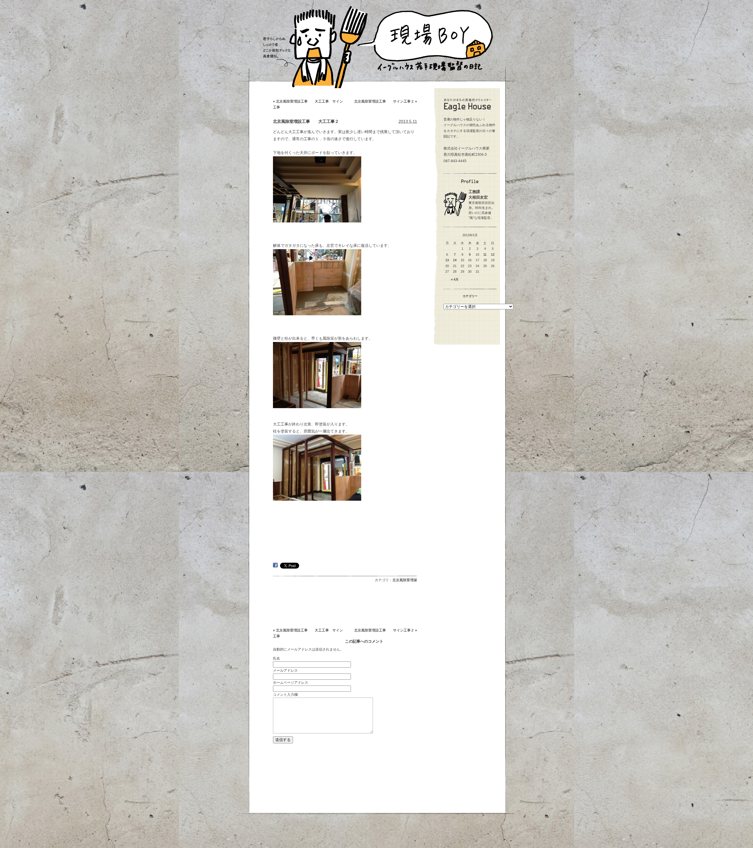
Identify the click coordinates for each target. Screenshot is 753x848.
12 (492, 254)
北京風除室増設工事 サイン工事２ (385, 101)
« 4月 (455, 279)
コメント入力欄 (285, 695)
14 (455, 260)
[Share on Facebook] (275, 566)
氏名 (276, 658)
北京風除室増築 (404, 580)
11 (485, 254)
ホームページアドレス (290, 683)
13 (447, 260)
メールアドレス (285, 670)
